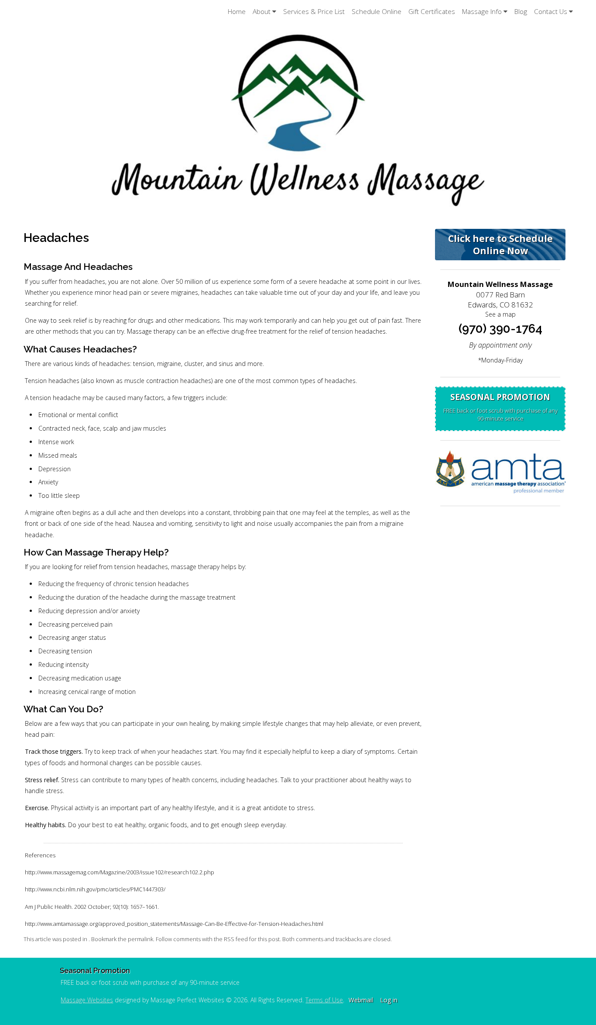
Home (237, 11)
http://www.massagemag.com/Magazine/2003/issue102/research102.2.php (119, 872)
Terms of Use (324, 1000)
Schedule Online (376, 11)
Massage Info (482, 11)
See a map (500, 314)
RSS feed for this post (252, 939)
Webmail (361, 1000)
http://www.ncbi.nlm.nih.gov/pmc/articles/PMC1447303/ (95, 889)
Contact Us (550, 11)
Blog (520, 11)
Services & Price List (314, 11)
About (262, 11)
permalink (140, 939)
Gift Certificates (431, 11)
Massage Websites (87, 1000)
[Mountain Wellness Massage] (298, 119)
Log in (388, 1000)
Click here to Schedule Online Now (500, 244)
